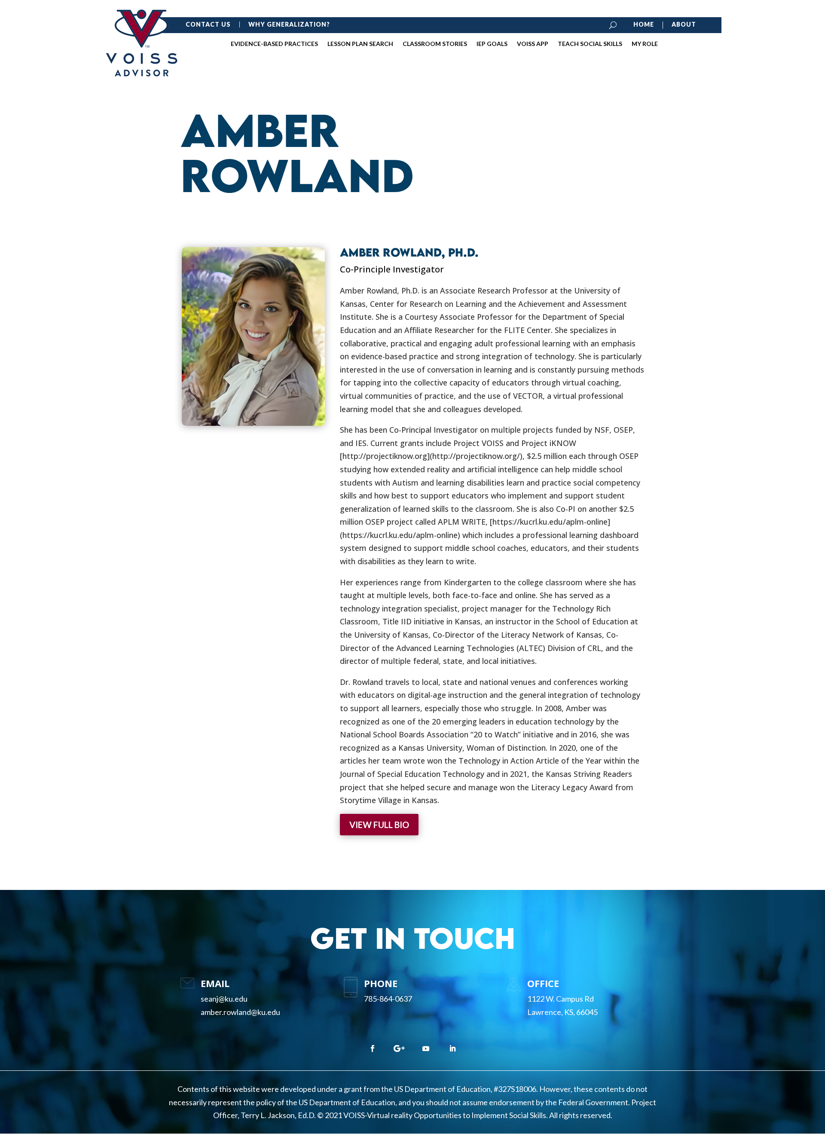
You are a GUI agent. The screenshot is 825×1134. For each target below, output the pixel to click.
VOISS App (532, 44)
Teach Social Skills (590, 44)
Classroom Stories (435, 44)
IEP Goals (492, 44)
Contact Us (208, 24)
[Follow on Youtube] (426, 1048)
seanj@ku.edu (224, 998)
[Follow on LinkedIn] (452, 1048)
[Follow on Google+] (399, 1048)
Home (643, 24)
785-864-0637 (388, 998)
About (684, 24)
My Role (645, 44)
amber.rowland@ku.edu (240, 1012)
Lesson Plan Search (360, 44)
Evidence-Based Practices (274, 44)
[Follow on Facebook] (372, 1048)
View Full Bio (379, 824)
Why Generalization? (289, 24)
